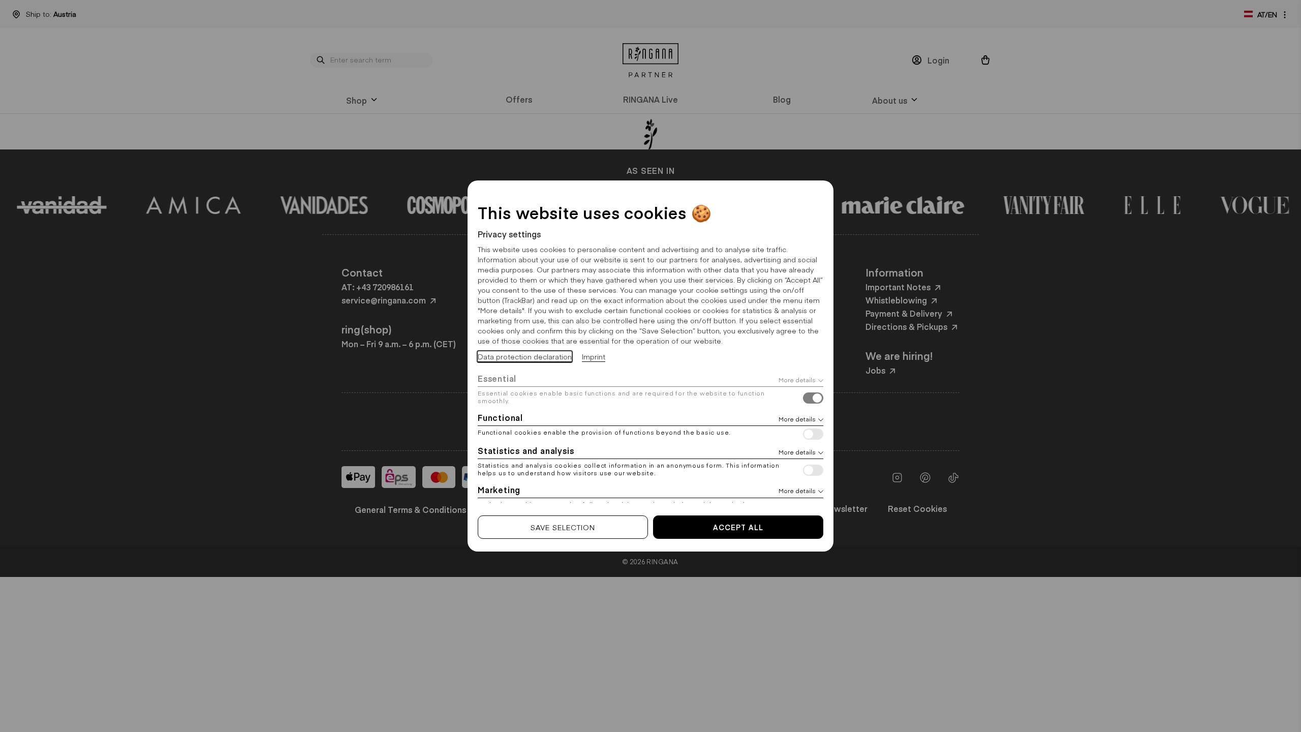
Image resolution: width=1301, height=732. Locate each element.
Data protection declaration (525, 356)
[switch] (813, 399)
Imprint (593, 356)
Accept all (738, 527)
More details (797, 380)
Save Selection (563, 527)
